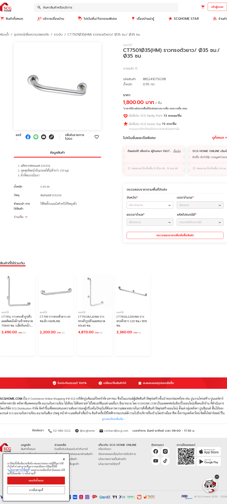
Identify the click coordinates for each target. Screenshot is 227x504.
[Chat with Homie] (210, 485)
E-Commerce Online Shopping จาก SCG (51, 398)
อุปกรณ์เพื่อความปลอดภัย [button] (31, 34)
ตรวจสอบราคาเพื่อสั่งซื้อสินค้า (175, 235)
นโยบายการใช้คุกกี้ (18, 470)
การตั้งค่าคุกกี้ (36, 490)
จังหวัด (132, 197)
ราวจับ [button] (58, 34)
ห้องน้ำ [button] (4, 34)
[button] (5, 7)
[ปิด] (64, 459)
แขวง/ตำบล (136, 214)
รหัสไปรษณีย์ (186, 214)
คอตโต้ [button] (127, 44)
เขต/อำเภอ (185, 197)
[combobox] (106, 7)
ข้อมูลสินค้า (57, 152)
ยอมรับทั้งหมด (36, 480)
